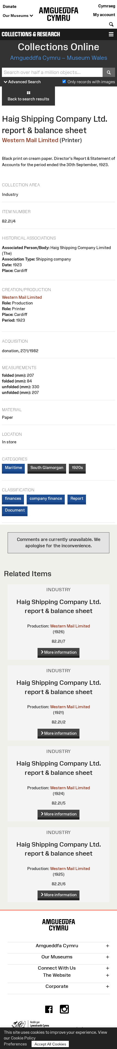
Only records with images (91, 81)
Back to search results (28, 99)
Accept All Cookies (50, 1044)
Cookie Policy (23, 1038)
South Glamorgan (46, 467)
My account (104, 14)
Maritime (13, 467)
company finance (46, 498)
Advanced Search (24, 81)
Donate (9, 6)
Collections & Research (31, 34)
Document (15, 510)
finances (13, 498)
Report (76, 498)
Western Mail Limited (30, 140)
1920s (77, 467)
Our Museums (16, 15)
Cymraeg (106, 6)
